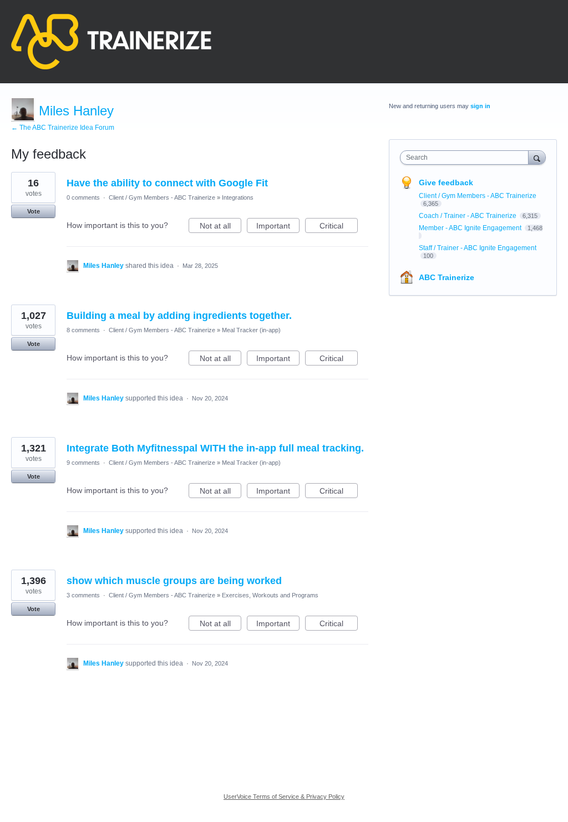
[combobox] (466, 157)
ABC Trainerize (446, 277)
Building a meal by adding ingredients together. (179, 315)
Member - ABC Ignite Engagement (471, 228)
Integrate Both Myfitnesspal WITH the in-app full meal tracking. (215, 448)
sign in (480, 106)
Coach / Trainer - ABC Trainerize (468, 216)
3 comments (83, 595)
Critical (339, 227)
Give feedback (446, 182)
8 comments (83, 330)
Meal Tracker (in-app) (251, 330)
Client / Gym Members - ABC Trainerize (162, 197)
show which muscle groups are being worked (174, 580)
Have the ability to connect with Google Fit (167, 183)
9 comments (83, 462)
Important (278, 227)
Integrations (237, 197)
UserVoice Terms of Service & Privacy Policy (284, 796)
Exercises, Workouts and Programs (270, 595)
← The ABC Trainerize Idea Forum (62, 127)
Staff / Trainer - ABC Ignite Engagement (477, 248)
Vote (33, 211)
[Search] (537, 157)
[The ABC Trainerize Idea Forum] (111, 41)
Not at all (220, 227)
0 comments (83, 197)
